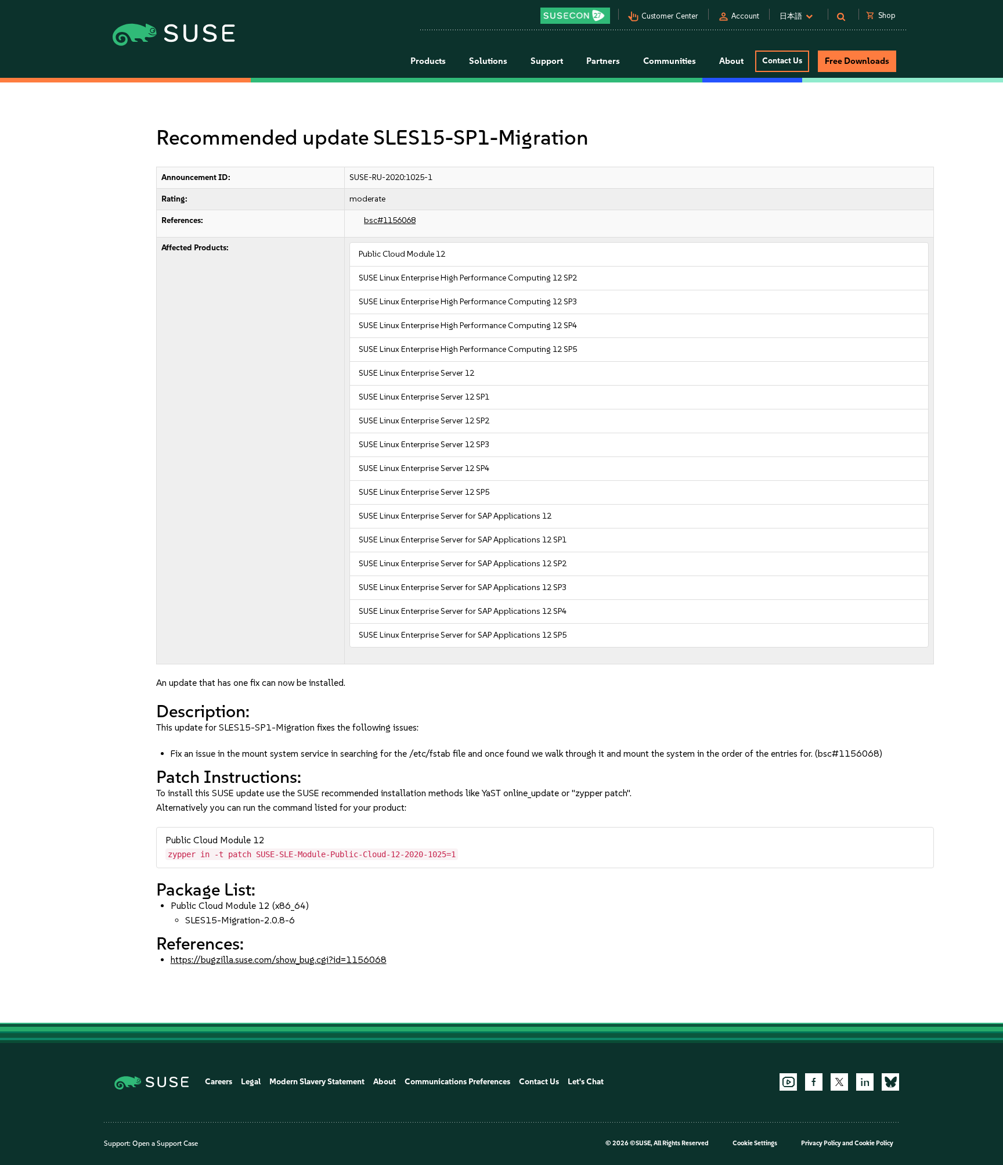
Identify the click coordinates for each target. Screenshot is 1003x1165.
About (384, 1082)
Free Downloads (857, 61)
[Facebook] (813, 1082)
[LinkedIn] (865, 1082)
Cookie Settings (755, 1143)
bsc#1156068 (390, 220)
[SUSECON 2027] (575, 16)
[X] (839, 1082)
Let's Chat (586, 1082)
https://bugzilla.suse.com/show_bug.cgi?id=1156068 (279, 959)
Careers (218, 1082)
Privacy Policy (821, 1143)
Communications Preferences (457, 1082)
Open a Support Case (165, 1143)
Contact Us (782, 61)
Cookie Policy (873, 1143)
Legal (251, 1082)
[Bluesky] (890, 1082)
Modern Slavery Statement (317, 1082)
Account (745, 16)
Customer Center (669, 16)
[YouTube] (788, 1082)
